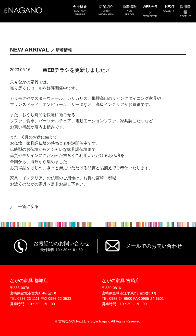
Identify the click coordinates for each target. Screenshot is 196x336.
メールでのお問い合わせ (154, 246)
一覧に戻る (28, 206)
